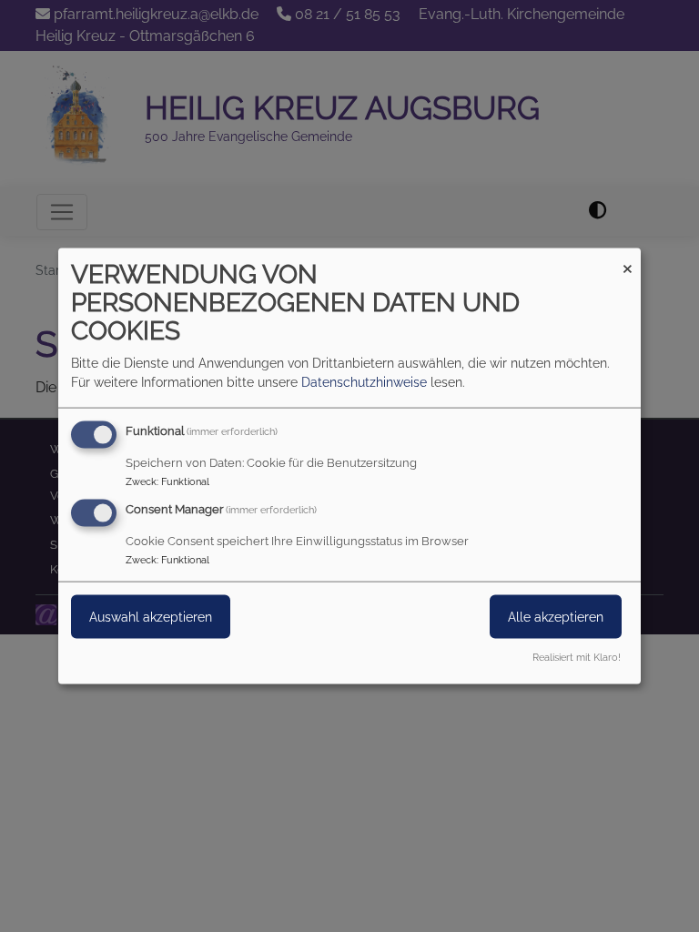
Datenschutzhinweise (364, 382)
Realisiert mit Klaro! (576, 656)
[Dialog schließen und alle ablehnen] (627, 259)
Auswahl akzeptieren (150, 617)
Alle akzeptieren (555, 617)
